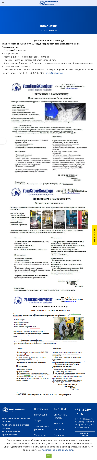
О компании (41, 409)
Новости (58, 423)
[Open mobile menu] (3, 3)
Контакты (59, 429)
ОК (48, 456)
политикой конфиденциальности (57, 450)
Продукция (40, 414)
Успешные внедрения (40, 437)
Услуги (38, 420)
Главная (43, 30)
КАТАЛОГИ (60, 409)
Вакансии (59, 435)
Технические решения (41, 428)
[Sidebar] (3, 141)
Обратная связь (85, 434)
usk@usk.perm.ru (82, 427)
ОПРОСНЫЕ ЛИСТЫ (60, 416)
